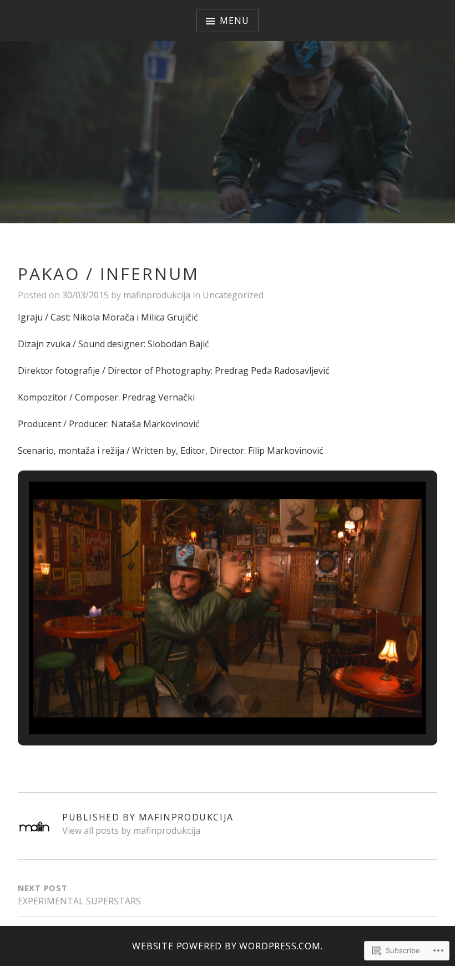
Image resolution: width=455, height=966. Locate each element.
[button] (202, 704)
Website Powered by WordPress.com (226, 946)
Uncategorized (233, 295)
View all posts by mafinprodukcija (131, 830)
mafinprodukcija (156, 295)
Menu (234, 20)
